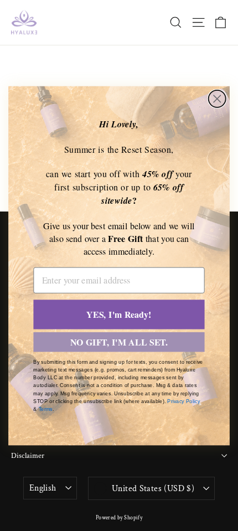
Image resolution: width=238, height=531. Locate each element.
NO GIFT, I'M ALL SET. (119, 342)
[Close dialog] (217, 98)
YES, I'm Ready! (118, 314)
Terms (46, 409)
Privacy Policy (183, 401)
